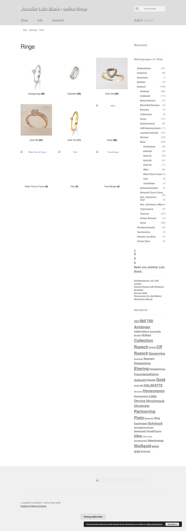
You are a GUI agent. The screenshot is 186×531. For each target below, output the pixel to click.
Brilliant (146, 335)
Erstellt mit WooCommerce (33, 506)
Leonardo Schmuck (149, 132)
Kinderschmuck (147, 123)
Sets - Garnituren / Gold (148, 198)
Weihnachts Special (143, 299)
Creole (152, 347)
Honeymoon (154, 390)
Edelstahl (147, 151)
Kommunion (141, 396)
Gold (160, 379)
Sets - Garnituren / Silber (151, 204)
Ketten (143, 118)
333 (136, 321)
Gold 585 (147, 160)
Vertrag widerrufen (93, 516)
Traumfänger (149, 183)
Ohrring (139, 401)
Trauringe (144, 213)
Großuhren (142, 72)
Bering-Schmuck (147, 100)
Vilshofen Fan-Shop (146, 236)
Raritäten (141, 81)
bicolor (137, 335)
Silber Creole (147, 436)
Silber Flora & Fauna (152, 174)
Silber (146, 169)
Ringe (143, 141)
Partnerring (144, 411)
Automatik (155, 331)
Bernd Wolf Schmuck (150, 105)
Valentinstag (155, 440)
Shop (24, 20)
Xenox (143, 222)
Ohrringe (144, 137)
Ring (157, 418)
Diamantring (142, 363)
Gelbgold (140, 380)
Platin (139, 417)
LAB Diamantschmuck (150, 128)
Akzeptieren (172, 524)
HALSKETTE (153, 385)
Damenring (157, 353)
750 (150, 320)
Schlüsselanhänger (149, 187)
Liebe (153, 396)
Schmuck (33, 29)
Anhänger (144, 91)
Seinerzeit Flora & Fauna (151, 192)
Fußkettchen (146, 114)
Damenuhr (138, 359)
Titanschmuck (146, 209)
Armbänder (145, 95)
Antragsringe (149, 146)
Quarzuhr (149, 418)
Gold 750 (147, 164)
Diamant (149, 358)
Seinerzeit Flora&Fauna (147, 431)
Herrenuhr (138, 391)
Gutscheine (142, 77)
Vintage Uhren (143, 241)
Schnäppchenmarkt (146, 227)
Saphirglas (140, 423)
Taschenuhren (143, 231)
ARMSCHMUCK (141, 331)
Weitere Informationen (154, 524)
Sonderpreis (140, 440)
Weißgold (142, 445)
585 (142, 320)
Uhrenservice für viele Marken (148, 296)
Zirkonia (145, 451)
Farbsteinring (157, 369)
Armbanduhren (144, 68)
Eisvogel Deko (140, 293)
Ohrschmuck (155, 401)
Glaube (151, 380)
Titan (145, 178)
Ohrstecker (142, 405)
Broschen (144, 109)
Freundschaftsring (146, 374)
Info (39, 20)
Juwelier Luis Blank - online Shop (53, 8)
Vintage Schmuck (148, 218)
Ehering (141, 368)
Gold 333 (147, 155)
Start (25, 29)
